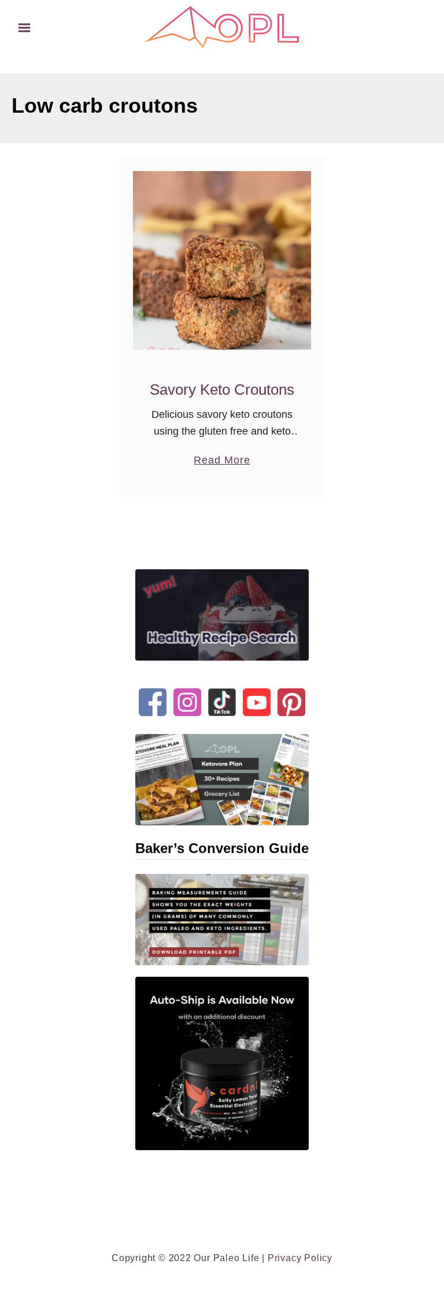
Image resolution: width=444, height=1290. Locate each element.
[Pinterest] (291, 692)
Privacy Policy (300, 1258)
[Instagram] (187, 692)
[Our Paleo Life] (222, 26)
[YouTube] (257, 692)
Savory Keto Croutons (222, 389)
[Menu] (24, 28)
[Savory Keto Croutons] (222, 260)
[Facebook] (152, 692)
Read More (222, 461)
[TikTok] (222, 692)
